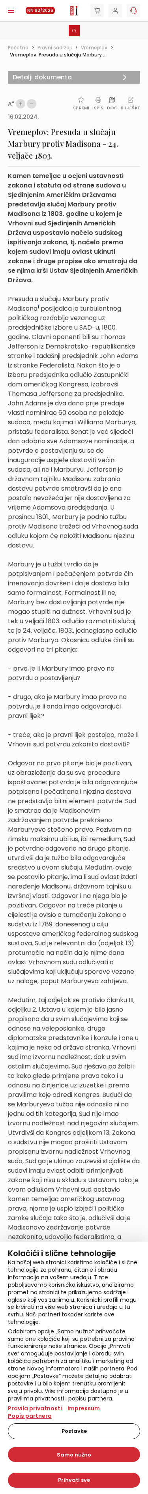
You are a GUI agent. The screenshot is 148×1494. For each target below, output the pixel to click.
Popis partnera (30, 1416)
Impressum (83, 1408)
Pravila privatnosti (35, 1408)
